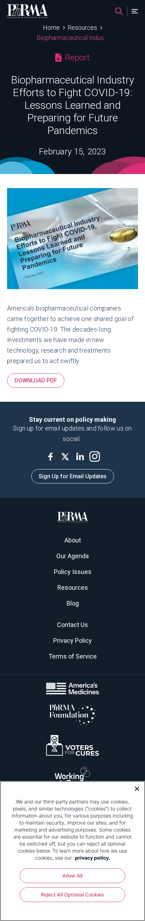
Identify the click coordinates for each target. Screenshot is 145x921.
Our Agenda (72, 556)
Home (51, 27)
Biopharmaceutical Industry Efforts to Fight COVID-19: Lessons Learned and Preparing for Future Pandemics (73, 37)
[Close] (134, 788)
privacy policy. (92, 858)
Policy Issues (73, 571)
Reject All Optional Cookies (73, 894)
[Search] (119, 11)
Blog (73, 603)
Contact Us (72, 624)
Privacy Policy (72, 640)
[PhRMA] (27, 11)
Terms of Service (73, 656)
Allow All (72, 876)
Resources (82, 27)
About (72, 540)
